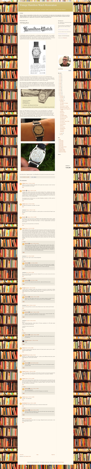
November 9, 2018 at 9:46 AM (30, 320)
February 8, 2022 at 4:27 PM (34, 410)
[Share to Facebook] (34, 177)
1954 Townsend (62, 119)
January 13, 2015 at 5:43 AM (34, 243)
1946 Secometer (62, 126)
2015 (60, 90)
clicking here (65, 37)
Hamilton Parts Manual (62, 151)
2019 (60, 84)
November (62, 97)
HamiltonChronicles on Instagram (63, 29)
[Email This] (31, 177)
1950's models (61, 144)
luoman (56, 462)
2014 (60, 92)
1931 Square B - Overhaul (64, 103)
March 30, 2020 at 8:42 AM (34, 362)
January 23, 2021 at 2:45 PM (30, 397)
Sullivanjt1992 (24, 355)
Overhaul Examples (62, 149)
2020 (60, 83)
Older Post (53, 454)
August (61, 133)
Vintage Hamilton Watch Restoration (38, 5)
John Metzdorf (24, 403)
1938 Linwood (62, 112)
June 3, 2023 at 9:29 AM (27, 418)
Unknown (23, 183)
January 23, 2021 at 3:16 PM (34, 388)
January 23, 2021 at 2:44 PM (30, 378)
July (61, 134)
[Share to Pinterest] (35, 177)
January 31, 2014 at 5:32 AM (31, 190)
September (62, 100)
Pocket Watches (61, 148)
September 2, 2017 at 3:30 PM (34, 296)
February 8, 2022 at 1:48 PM (31, 403)
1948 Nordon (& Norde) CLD (64, 107)
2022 (60, 80)
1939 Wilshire (62, 129)
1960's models (61, 145)
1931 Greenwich (62, 122)
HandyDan (24, 190)
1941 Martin (62, 101)
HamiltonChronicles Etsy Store (62, 33)
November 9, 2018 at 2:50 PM (34, 334)
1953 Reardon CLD (63, 118)
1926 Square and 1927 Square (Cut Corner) (65, 109)
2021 (60, 81)
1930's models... (61, 141)
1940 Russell (62, 131)
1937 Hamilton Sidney (63, 115)
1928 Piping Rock (62, 128)
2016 (60, 89)
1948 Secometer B (62, 124)
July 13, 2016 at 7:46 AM (30, 256)
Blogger (63, 462)
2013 (60, 93)
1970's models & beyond (62, 146)
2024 (60, 77)
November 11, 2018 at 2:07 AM (33, 340)
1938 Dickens (62, 114)
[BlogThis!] (32, 177)
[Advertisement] (37, 446)
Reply (23, 187)
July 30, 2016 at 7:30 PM (33, 280)
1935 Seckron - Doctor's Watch (64, 121)
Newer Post (21, 454)
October (61, 99)
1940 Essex (61, 125)
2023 (60, 79)
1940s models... (61, 143)
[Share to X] (33, 177)
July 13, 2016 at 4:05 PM (33, 262)
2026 (60, 74)
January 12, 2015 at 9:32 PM (30, 228)
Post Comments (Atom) (27, 456)
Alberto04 (26, 340)
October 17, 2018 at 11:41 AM (30, 305)
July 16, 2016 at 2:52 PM (30, 272)
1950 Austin (62, 104)
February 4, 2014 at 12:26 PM (31, 217)
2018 (60, 86)
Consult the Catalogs (62, 150)
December (61, 96)
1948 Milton (62, 111)
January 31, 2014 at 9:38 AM (30, 203)
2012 (60, 94)
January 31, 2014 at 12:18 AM (30, 183)
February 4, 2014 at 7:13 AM (30, 209)
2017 (60, 87)
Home (37, 454)
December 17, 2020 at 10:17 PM (30, 371)
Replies (24, 241)
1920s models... (61, 140)
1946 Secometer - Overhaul (64, 106)
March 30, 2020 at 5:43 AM (31, 354)
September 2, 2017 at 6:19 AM (30, 287)
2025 (60, 76)
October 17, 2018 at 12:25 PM (34, 312)
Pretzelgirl (24, 287)
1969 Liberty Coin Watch (64, 116)
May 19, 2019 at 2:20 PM (29, 347)
